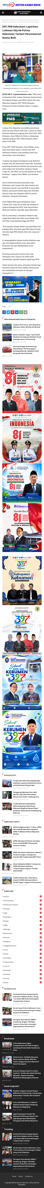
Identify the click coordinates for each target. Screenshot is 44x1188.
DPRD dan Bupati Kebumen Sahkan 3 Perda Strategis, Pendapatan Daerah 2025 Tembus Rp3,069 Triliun (27, 854)
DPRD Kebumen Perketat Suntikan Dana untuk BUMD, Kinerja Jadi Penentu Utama (26, 843)
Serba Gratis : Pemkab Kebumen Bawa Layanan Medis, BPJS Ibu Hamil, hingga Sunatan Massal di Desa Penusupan (26, 1060)
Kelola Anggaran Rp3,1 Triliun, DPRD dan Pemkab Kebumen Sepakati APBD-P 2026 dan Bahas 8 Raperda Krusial (27, 830)
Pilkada (22, 921)
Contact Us (28, 1176)
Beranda (5, 20)
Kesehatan (22, 958)
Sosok (22, 950)
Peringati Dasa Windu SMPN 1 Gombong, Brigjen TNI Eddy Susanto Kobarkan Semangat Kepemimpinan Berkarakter (24, 1023)
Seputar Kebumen (10, 42)
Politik (11, 20)
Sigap (22, 913)
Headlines (22, 941)
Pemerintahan (22, 901)
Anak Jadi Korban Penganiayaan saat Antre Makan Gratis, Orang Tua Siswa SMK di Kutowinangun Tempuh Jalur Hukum (26, 997)
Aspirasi (22, 896)
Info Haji (22, 978)
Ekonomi (22, 937)
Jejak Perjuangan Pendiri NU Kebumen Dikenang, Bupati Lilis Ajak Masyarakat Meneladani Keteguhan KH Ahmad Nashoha (25, 1117)
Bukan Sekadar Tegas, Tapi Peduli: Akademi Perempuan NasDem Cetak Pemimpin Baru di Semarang (27, 337)
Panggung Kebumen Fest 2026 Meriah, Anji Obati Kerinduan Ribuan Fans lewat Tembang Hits (26, 794)
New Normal (22, 933)
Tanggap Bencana (22, 946)
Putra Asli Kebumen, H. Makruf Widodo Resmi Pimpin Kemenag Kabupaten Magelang (25, 1104)
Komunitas (22, 970)
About (21, 1176)
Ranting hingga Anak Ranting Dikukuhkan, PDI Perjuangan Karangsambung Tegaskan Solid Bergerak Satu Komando (26, 349)
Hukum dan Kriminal (22, 905)
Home (14, 1176)
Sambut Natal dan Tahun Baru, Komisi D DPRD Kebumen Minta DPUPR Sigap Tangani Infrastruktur (27, 880)
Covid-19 (22, 966)
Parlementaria (22, 962)
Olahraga (22, 929)
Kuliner (22, 982)
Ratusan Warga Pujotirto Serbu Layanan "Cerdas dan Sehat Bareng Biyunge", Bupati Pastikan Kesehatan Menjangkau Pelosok (27, 1074)
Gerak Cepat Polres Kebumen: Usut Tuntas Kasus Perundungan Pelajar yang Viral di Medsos (27, 1010)
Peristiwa (22, 909)
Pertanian (22, 974)
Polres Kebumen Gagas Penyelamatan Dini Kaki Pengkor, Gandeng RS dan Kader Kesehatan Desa (26, 1046)
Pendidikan (22, 917)
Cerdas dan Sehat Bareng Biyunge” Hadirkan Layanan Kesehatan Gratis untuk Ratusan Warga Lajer (27, 783)
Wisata (22, 954)
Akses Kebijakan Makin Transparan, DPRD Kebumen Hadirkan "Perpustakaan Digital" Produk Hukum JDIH (27, 867)
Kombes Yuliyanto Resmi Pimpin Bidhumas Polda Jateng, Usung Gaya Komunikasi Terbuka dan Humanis (27, 1093)
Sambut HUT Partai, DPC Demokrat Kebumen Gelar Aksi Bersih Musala (26, 326)
